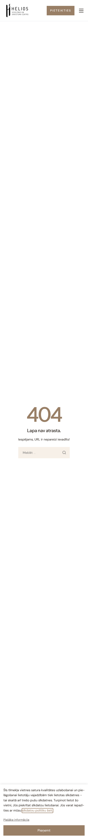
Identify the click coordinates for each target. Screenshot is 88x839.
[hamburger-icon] (81, 10)
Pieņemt (43, 830)
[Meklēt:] (44, 453)
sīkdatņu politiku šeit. (37, 811)
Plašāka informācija (16, 820)
